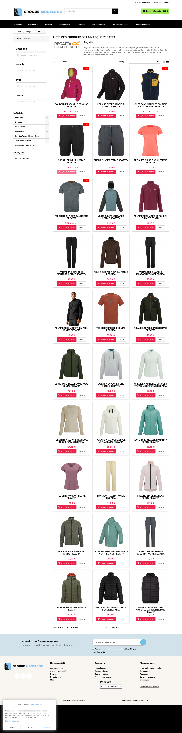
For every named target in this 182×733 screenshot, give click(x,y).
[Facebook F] (17, 676)
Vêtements (19, 131)
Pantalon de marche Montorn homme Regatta (71, 273)
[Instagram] (23, 676)
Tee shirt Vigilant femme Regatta (71, 497)
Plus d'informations (12, 721)
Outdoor (18, 122)
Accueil (18, 113)
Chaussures (20, 127)
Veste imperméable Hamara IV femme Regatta (150, 441)
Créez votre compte (161, 2)
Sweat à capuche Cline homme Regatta (111, 385)
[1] (143, 642)
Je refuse (11, 728)
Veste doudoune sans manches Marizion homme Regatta (150, 610)
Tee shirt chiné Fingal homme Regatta (71, 217)
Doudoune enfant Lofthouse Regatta (71, 105)
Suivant (115, 627)
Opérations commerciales (25, 145)
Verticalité (19, 117)
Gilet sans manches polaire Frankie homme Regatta (150, 105)
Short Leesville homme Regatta (71, 161)
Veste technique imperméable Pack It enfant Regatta (111, 553)
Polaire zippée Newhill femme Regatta (111, 273)
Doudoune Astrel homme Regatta (71, 609)
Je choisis (29, 728)
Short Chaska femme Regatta (111, 160)
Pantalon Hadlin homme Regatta (111, 497)
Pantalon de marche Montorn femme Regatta (150, 273)
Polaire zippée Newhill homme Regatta (71, 553)
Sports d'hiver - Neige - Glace (27, 136)
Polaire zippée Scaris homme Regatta (150, 329)
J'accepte (47, 728)
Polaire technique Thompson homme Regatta (71, 329)
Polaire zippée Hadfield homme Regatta (111, 105)
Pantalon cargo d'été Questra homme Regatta (150, 553)
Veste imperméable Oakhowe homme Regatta (71, 385)
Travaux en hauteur (23, 141)
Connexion (146, 2)
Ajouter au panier (66, 116)
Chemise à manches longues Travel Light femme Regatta (150, 385)
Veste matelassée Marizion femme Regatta (111, 609)
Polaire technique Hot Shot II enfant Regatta (150, 217)
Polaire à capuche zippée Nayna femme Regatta (111, 441)
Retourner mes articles (149, 686)
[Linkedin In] (29, 676)
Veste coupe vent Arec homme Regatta (111, 217)
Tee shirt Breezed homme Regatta (110, 329)
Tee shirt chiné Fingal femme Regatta (150, 161)
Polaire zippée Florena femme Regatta (150, 497)
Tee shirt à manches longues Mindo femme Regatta (71, 441)
